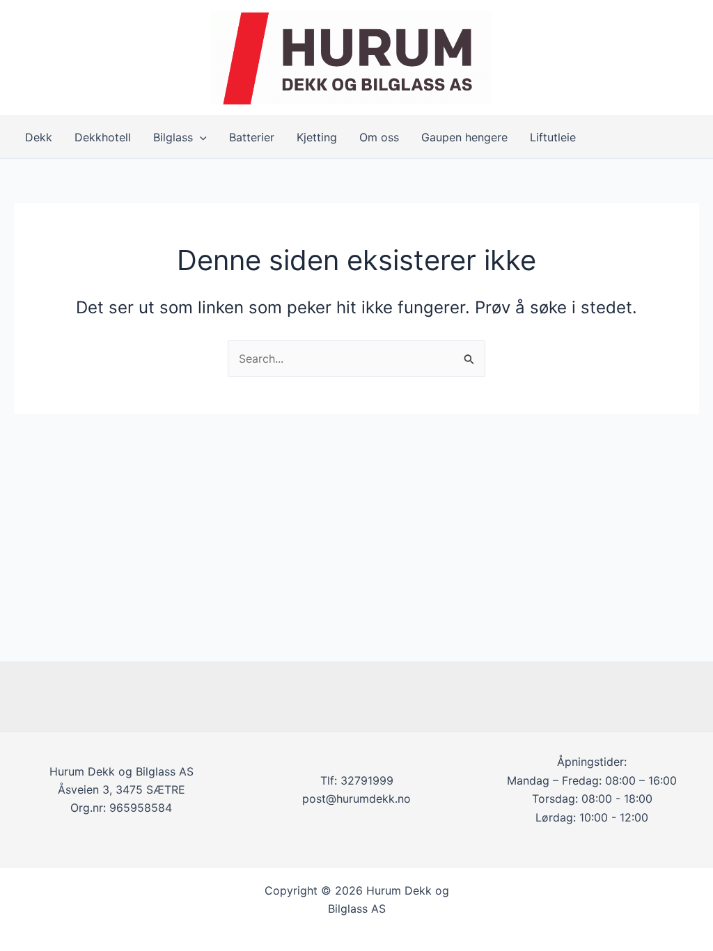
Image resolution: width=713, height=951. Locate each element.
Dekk (38, 137)
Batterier (251, 137)
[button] (200, 137)
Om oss (379, 137)
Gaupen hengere (464, 137)
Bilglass (173, 137)
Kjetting (317, 137)
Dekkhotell (103, 137)
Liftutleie (553, 137)
